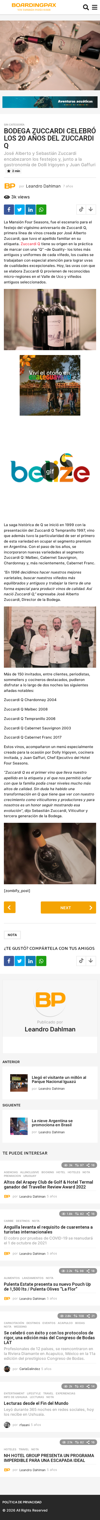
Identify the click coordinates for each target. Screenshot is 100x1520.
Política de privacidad (22, 1502)
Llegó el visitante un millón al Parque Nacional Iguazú (59, 1079)
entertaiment (14, 1393)
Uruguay (29, 1175)
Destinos (23, 1220)
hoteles (74, 1172)
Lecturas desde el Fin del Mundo (36, 1403)
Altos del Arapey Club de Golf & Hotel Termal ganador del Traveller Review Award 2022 (48, 1184)
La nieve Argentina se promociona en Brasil (52, 1122)
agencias (11, 1172)
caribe (9, 1220)
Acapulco (65, 1323)
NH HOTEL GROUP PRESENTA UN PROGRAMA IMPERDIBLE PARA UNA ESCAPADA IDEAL (49, 1458)
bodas (80, 1323)
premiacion (12, 1175)
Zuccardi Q (30, 244)
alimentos (12, 1278)
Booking (48, 1172)
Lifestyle (34, 1393)
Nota (12, 935)
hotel (60, 1172)
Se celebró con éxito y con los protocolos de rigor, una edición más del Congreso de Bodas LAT (49, 1337)
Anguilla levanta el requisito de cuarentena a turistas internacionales (48, 1229)
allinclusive (29, 1172)
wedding (20, 1326)
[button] (86, 7)
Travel (48, 1393)
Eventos (48, 1323)
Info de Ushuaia (15, 1397)
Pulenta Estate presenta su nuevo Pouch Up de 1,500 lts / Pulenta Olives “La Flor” (47, 1287)
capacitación (14, 1323)
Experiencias (65, 1393)
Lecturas (37, 1397)
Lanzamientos (32, 1278)
